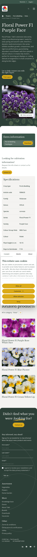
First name (5, 445)
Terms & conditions (9, 525)
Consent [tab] (6, 254)
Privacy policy (7, 533)
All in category (9, 312)
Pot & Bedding (17, 16)
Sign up (6, 475)
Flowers (8, 16)
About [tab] (30, 254)
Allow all (18, 286)
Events (4, 504)
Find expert (7, 77)
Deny (18, 302)
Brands (4, 510)
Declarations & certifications (12, 528)
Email (3, 461)
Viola (26, 16)
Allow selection (18, 296)
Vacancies (5, 516)
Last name (5, 453)
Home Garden (7, 493)
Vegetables (6, 487)
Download (27, 143)
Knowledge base (8, 502)
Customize (17, 291)
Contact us (7, 172)
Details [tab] (18, 254)
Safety (4, 530)
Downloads (6, 513)
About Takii (6, 507)
